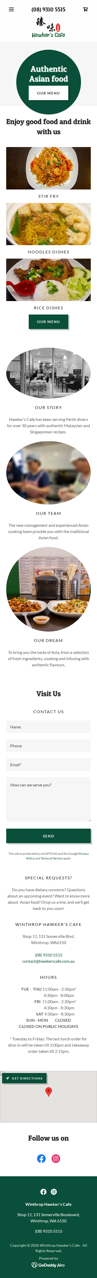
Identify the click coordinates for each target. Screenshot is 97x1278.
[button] (12, 9)
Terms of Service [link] (52, 858)
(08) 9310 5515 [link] (48, 9)
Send (48, 836)
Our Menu (48, 93)
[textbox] (48, 726)
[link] (85, 9)
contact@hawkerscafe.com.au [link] (48, 961)
